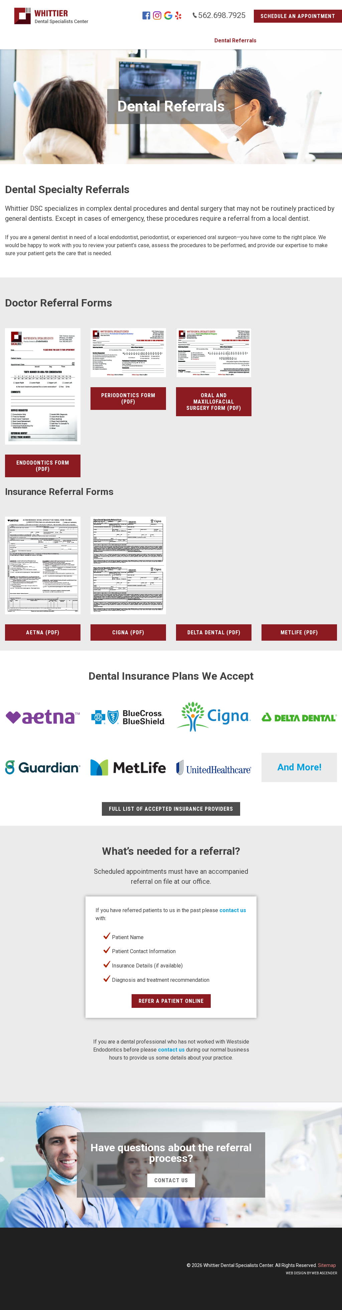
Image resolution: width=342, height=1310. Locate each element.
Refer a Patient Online (171, 1001)
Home (64, 40)
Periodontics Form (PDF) (128, 398)
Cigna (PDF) (128, 632)
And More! (299, 767)
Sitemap (327, 1265)
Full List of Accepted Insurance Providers (171, 809)
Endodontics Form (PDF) (42, 466)
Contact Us (171, 1180)
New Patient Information (142, 40)
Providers (193, 40)
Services (91, 40)
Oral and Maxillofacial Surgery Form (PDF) (213, 401)
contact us (232, 910)
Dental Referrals (235, 40)
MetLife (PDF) (299, 632)
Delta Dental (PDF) (213, 632)
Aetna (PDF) (42, 632)
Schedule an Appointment (298, 16)
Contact (275, 40)
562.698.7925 (221, 15)
